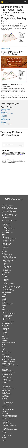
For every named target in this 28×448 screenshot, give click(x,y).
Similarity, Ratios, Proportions (8, 342)
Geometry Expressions (8, 380)
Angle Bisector (6, 237)
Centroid (5, 326)
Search (3, 440)
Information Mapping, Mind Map (9, 214)
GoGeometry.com (8, 2)
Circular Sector (6, 311)
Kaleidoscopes (5, 396)
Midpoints (4, 249)
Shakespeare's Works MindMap (9, 415)
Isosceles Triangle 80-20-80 (10, 257)
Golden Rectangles (6, 393)
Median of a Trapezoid (9, 283)
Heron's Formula (7, 266)
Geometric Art (5, 392)
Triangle (3, 118)
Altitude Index (6, 264)
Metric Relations (7, 270)
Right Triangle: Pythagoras (9, 259)
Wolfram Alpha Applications (9, 388)
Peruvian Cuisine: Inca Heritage (10, 429)
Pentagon (4, 298)
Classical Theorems (7, 226)
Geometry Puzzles (6, 370)
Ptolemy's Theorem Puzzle (8, 372)
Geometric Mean (6, 356)
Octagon (4, 302)
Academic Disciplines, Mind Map (9, 216)
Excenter (5, 331)
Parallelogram (6, 276)
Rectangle (6, 279)
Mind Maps (5, 400)
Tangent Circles (6, 318)
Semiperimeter (6, 269)
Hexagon (4, 299)
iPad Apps (3, 122)
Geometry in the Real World (8, 359)
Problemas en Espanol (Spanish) (10, 365)
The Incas (5, 428)
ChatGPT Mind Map (6, 207)
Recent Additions (6, 223)
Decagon (4, 305)
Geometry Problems (5, 109)
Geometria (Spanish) (7, 363)
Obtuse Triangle (6, 263)
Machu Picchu (6, 422)
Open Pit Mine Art (7, 435)
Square (5, 277)
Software (4, 376)
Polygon (4, 296)
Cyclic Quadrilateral (7, 285)
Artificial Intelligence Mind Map (9, 211)
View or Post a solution (6, 124)
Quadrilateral (4, 116)
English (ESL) (5, 413)
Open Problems (4, 111)
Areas (3, 347)
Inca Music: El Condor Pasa (9, 425)
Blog (3, 439)
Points (3, 234)
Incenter (5, 329)
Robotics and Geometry (8, 409)
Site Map (4, 437)
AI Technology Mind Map (7, 213)
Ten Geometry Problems (9, 228)
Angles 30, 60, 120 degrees (9, 239)
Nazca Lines (6, 426)
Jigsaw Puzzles (5, 369)
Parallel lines (5, 241)
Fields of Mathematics (8, 402)
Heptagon (4, 301)
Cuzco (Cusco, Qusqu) (8, 424)
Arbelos (4, 312)
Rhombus (6, 280)
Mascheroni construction (8, 321)
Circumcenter (6, 328)
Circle (3, 309)
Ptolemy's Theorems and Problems (12, 286)
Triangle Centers (6, 325)
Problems (5, 227)
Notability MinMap (7, 386)
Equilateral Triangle (7, 254)
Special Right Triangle (8, 260)
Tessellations (5, 395)
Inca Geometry (5, 421)
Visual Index (4, 112)
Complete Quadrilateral (8, 290)
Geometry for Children (7, 357)
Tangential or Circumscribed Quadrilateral (12, 288)
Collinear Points (5, 247)
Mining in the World (7, 434)
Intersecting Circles (7, 316)
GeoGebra (5, 379)
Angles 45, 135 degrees (8, 240)
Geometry (4, 224)
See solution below (5, 48)
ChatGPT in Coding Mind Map (9, 210)
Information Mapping (7, 403)
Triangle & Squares (6, 292)
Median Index (6, 267)
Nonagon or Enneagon (7, 303)
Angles (3, 236)
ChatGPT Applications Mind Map (9, 208)
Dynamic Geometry (6, 217)
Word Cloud (5, 408)
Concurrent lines (6, 244)
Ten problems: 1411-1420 (7, 113)
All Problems (4, 115)
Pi (3, 319)
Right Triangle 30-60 (5, 119)
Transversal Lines (6, 246)
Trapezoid (5, 282)
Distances (5, 334)
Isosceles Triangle (7, 256)
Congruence (4, 121)
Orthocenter (5, 332)
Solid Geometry (5, 354)
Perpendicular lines (6, 243)
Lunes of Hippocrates (7, 315)
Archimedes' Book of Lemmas (9, 313)
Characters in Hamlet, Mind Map (9, 416)
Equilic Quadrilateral (7, 289)
